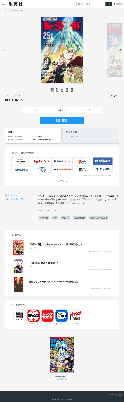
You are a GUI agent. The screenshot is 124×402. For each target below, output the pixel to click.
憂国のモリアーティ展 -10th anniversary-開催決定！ (54, 281)
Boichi (14, 195)
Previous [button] (4, 50)
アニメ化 (65, 218)
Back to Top (115, 395)
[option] (62, 50)
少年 (55, 218)
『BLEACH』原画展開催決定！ (43, 263)
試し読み (62, 120)
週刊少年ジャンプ (46, 210)
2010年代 (44, 218)
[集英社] (15, 4)
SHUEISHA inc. (57, 399)
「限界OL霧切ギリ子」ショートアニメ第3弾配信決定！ (56, 244)
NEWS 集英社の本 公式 (95, 251)
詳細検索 (119, 4)
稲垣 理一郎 (17, 199)
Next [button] (119, 50)
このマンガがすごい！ (98, 218)
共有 (112, 96)
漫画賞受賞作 (80, 218)
